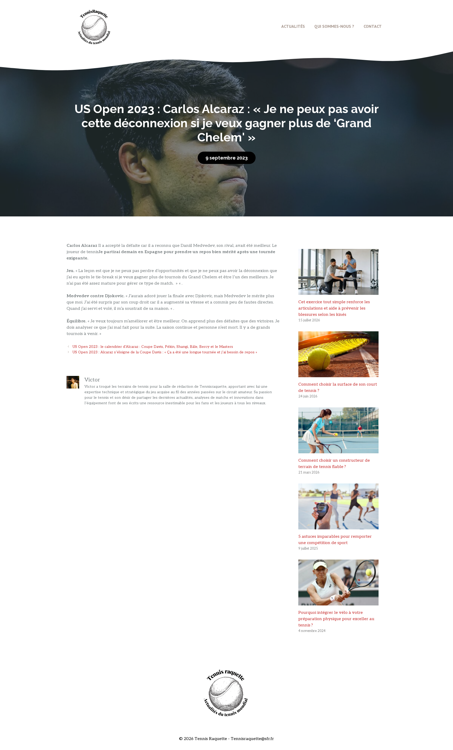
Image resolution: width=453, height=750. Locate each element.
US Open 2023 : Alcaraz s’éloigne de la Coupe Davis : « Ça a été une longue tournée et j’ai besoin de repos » (164, 352)
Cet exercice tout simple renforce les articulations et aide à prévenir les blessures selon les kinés (334, 308)
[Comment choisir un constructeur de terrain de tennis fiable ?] (338, 450)
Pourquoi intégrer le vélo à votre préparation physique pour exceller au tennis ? (336, 619)
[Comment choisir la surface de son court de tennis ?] (338, 373)
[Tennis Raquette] (94, 26)
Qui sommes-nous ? (334, 26)
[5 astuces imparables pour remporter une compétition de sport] (338, 526)
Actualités (293, 26)
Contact (373, 26)
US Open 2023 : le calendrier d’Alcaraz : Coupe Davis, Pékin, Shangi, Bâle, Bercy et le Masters (152, 347)
